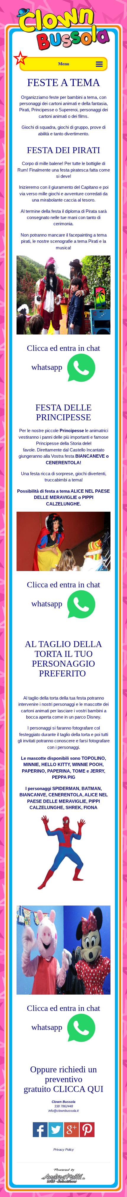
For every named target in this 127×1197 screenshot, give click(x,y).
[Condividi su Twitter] (55, 1129)
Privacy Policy (63, 1149)
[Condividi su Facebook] (40, 1129)
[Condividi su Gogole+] (71, 1129)
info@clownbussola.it (63, 1110)
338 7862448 (63, 1106)
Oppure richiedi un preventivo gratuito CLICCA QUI (63, 1079)
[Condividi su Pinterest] (87, 1129)
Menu (63, 63)
